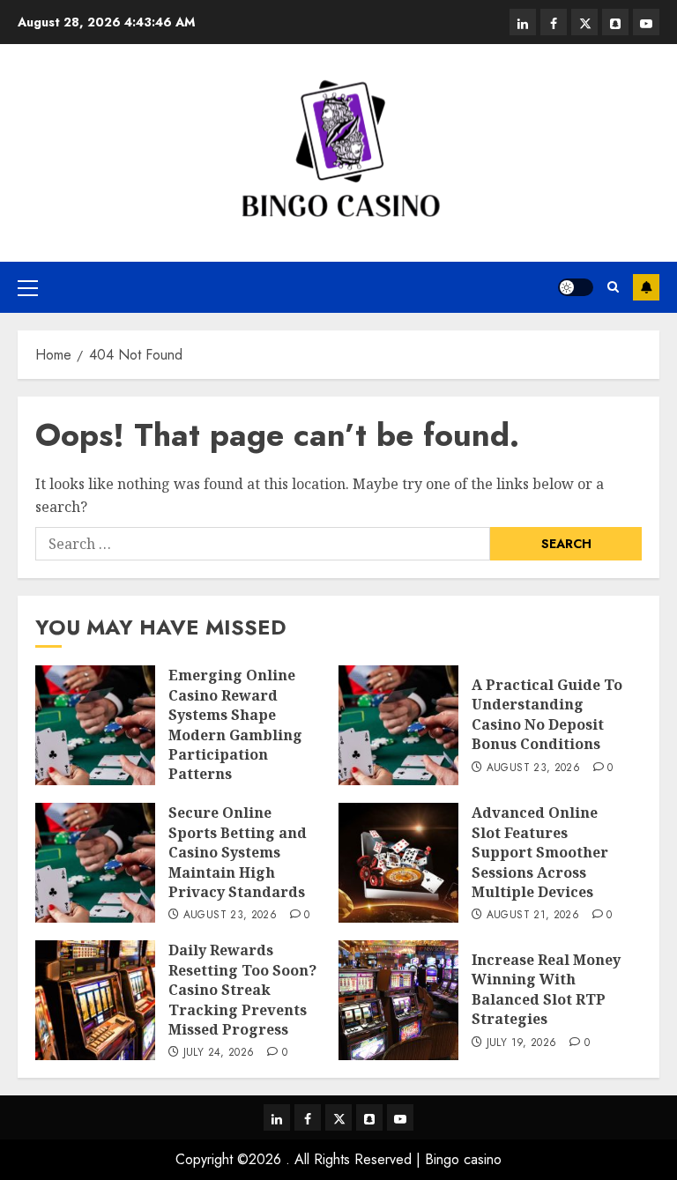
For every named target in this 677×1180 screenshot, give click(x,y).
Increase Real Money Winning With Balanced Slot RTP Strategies (546, 989)
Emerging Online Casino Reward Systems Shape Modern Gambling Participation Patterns (235, 724)
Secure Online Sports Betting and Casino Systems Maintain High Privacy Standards (237, 852)
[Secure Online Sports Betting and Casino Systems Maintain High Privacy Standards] (95, 863)
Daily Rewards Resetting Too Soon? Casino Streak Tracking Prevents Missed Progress (242, 989)
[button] (28, 287)
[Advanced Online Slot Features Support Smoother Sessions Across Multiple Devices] (398, 863)
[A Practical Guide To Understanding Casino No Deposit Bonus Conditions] (398, 725)
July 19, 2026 (522, 1043)
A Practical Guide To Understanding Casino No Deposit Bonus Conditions (547, 714)
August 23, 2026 (533, 768)
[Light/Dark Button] (575, 287)
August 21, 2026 (533, 916)
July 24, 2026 (219, 1053)
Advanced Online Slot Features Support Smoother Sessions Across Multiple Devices (540, 852)
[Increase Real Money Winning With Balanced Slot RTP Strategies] (398, 1000)
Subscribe (646, 287)
